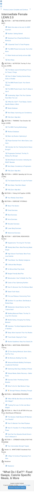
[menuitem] (1, 4)
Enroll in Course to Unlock (17, 488)
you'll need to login (24, 485)
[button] (1, 2)
